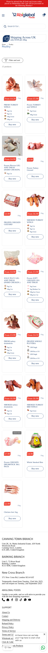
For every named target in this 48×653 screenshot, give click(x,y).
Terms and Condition (10, 634)
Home (4, 44)
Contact (5, 616)
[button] (43, 15)
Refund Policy (8, 623)
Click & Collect (8, 642)
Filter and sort (14, 60)
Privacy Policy (8, 627)
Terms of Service (9, 631)
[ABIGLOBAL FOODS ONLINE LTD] (23, 15)
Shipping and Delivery (11, 620)
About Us (6, 612)
